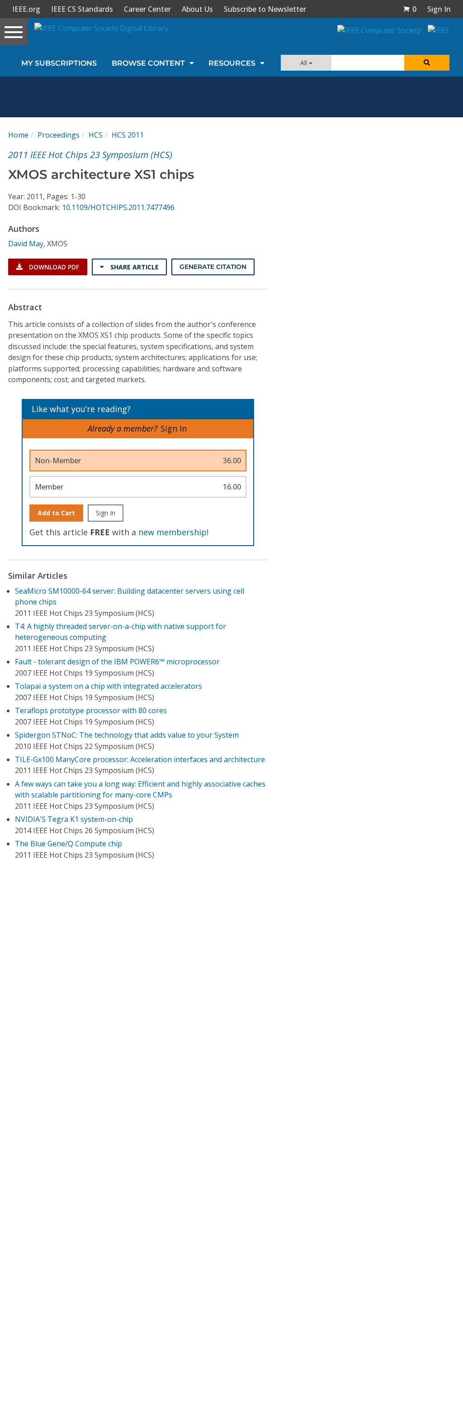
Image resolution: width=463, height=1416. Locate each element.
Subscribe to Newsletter (265, 9)
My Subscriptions (59, 63)
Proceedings (59, 135)
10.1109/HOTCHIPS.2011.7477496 (118, 207)
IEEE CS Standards (82, 9)
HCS (96, 135)
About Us (197, 9)
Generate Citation (213, 267)
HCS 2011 (128, 135)
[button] (409, 9)
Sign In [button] (439, 9)
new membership (172, 532)
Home (18, 135)
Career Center (147, 9)
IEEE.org (26, 9)
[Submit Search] (426, 63)
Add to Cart (56, 513)
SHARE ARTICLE (134, 267)
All (304, 62)
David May (25, 244)
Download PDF (53, 267)
